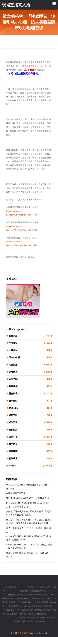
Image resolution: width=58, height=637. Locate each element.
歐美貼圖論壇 (10, 587)
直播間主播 (29, 595)
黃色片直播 (40, 621)
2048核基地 (35, 598)
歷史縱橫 (30, 393)
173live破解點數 (24, 602)
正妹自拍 (30, 350)
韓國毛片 (24, 591)
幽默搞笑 (30, 386)
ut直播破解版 (32, 617)
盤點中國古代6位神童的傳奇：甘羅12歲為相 (27, 498)
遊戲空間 (30, 415)
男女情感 (30, 372)
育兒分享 (30, 437)
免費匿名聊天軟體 (15, 595)
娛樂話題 (30, 422)
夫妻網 (30, 587)
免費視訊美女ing (16, 606)
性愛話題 (30, 364)
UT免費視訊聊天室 (37, 591)
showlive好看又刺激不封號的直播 (38, 606)
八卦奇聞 (30, 379)
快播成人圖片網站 (42, 610)
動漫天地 (30, 408)
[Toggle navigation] (54, 4)
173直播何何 (19, 617)
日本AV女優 (30, 357)
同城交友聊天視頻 (12, 610)
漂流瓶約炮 (41, 614)
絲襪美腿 (30, 335)
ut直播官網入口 (42, 595)
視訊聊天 (30, 458)
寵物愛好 (30, 429)
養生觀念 (30, 444)
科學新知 (30, 400)
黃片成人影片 (27, 621)
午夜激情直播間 (41, 602)
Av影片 (30, 465)
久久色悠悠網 (27, 610)
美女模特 (30, 343)
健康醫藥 (30, 451)
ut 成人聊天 (47, 598)
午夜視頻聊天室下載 (16, 493)
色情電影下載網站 (27, 614)
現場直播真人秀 (24, 633)
